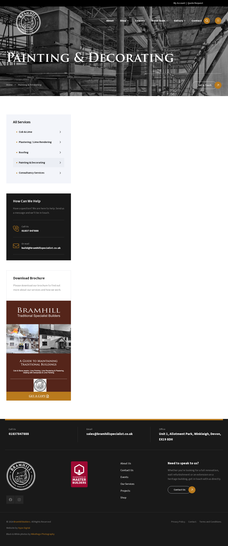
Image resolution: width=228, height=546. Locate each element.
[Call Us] (16, 229)
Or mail (25, 243)
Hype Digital (24, 528)
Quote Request (195, 3)
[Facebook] (10, 499)
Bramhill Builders (22, 521)
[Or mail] (16, 246)
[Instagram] (19, 499)
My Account (179, 3)
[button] (218, 20)
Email (89, 429)
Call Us (25, 226)
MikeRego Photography (43, 534)
